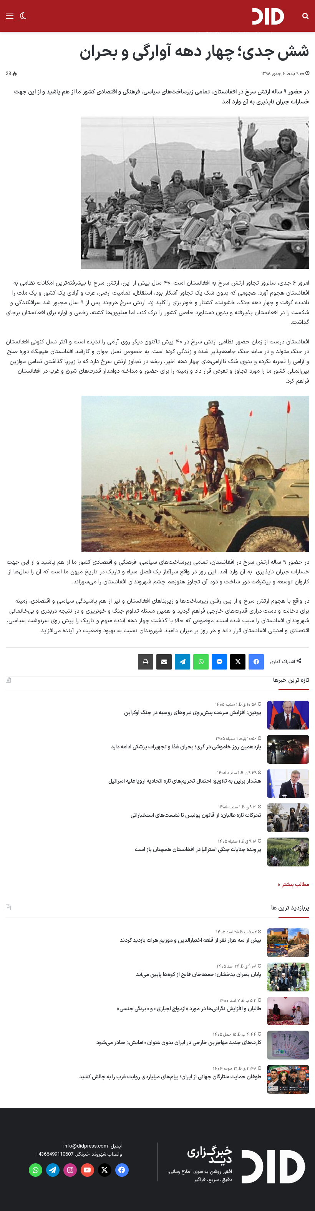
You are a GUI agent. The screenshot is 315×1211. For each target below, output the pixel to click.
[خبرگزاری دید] (267, 16)
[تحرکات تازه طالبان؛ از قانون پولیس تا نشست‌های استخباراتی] (288, 817)
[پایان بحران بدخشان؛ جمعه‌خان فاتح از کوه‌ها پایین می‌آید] (288, 977)
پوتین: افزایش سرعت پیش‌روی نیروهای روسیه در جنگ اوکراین (192, 713)
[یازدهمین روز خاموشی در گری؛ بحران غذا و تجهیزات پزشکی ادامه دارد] (288, 749)
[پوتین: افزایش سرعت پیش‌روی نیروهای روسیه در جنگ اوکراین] (288, 715)
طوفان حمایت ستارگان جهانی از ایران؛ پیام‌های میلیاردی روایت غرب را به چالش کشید (170, 1077)
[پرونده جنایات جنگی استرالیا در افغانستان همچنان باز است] (288, 852)
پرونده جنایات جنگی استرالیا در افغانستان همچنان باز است (198, 850)
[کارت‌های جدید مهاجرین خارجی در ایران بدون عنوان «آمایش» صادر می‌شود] (288, 1045)
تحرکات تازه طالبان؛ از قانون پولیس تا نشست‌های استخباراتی (196, 816)
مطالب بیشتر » (293, 885)
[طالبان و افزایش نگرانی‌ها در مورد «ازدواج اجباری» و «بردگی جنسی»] (288, 1011)
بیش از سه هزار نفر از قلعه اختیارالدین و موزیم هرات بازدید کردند (190, 940)
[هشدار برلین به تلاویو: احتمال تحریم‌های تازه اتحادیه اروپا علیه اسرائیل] (288, 783)
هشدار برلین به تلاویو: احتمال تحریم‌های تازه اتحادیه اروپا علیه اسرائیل (184, 781)
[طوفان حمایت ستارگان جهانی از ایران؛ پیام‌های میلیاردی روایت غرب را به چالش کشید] (288, 1079)
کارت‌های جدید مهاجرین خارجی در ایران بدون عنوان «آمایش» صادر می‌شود (178, 1043)
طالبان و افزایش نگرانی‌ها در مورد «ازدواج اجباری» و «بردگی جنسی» (189, 1009)
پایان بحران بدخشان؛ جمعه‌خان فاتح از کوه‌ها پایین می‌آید (198, 975)
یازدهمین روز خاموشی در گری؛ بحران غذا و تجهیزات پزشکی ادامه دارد (186, 747)
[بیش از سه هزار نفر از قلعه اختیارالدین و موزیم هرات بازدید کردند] (288, 942)
